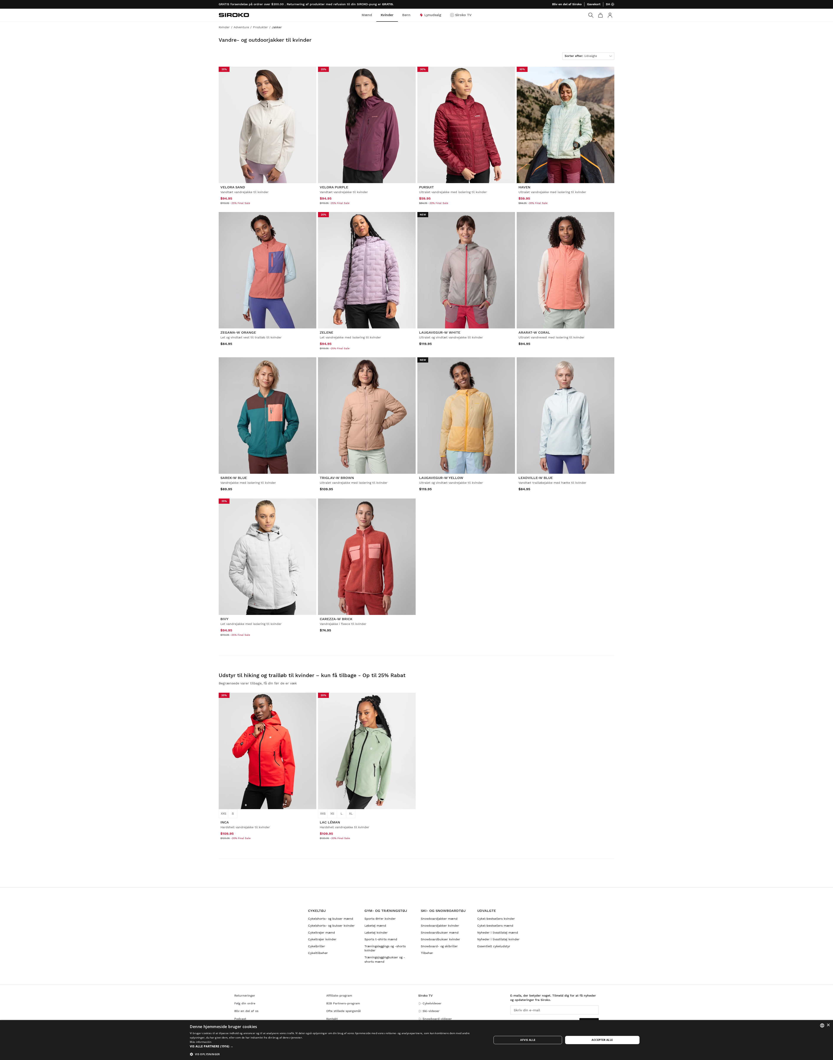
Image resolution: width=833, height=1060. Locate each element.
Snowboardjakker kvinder (440, 925)
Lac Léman (330, 822)
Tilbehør (427, 953)
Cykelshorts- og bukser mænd (330, 918)
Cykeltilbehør (318, 953)
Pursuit (426, 187)
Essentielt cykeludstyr (493, 946)
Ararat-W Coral (534, 332)
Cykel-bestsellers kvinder (496, 918)
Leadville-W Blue (535, 478)
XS (332, 813)
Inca (224, 822)
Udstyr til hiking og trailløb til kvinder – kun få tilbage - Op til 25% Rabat (312, 675)
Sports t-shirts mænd (380, 939)
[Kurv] (600, 15)
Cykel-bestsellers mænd (495, 925)
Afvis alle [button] (527, 1040)
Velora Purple (334, 187)
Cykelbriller (316, 946)
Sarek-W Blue (233, 478)
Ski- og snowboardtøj (443, 911)
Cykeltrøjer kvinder (322, 939)
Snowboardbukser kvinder (440, 939)
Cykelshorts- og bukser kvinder (331, 925)
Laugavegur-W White (439, 332)
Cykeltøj (317, 911)
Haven (524, 187)
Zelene (326, 332)
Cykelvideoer (432, 1003)
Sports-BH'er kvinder (380, 918)
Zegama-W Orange (238, 332)
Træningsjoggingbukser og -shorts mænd (384, 959)
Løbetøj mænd (375, 925)
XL (351, 813)
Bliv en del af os (246, 1011)
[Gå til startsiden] (234, 15)
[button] (336, 1046)
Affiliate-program (339, 995)
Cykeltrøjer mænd (321, 932)
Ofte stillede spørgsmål (343, 1011)
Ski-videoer (431, 1011)
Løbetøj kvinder (376, 932)
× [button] (828, 1025)
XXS (223, 813)
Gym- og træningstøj (385, 911)
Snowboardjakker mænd (439, 918)
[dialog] (416, 1040)
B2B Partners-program (343, 1003)
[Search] (591, 15)
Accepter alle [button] (602, 1040)
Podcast (240, 1018)
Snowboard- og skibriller (439, 946)
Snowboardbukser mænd (440, 932)
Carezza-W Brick (336, 619)
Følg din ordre (244, 1003)
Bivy (224, 619)
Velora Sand (232, 187)
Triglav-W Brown (337, 478)
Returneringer (244, 995)
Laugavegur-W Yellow (441, 478)
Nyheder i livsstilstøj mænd (497, 932)
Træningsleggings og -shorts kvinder (385, 948)
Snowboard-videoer (437, 1018)
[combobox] (822, 1025)
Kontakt (332, 1018)
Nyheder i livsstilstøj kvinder (498, 939)
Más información (200, 1042)
